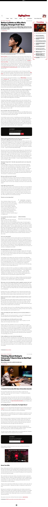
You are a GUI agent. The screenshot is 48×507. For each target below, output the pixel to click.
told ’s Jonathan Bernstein (9, 67)
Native (20, 499)
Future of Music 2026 (38, 18)
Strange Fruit (6, 79)
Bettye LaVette (4, 56)
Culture (16, 18)
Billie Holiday (23, 77)
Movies (21, 18)
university (23, 499)
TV (24, 18)
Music (11, 18)
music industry (16, 499)
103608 (7, 499)
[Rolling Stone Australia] (24, 16)
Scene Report (29, 18)
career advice (11, 499)
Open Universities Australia (17, 400)
